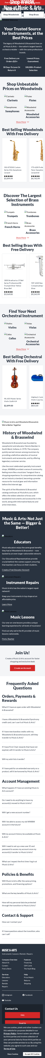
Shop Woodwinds (11, 14)
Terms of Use (9, 1048)
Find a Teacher (8, 639)
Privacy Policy (10, 1033)
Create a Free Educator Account (15, 570)
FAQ (22, 1015)
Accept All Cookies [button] (32, 1054)
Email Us (22, 1023)
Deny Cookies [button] (13, 1054)
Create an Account (22, 668)
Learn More (7, 604)
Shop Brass (34, 14)
